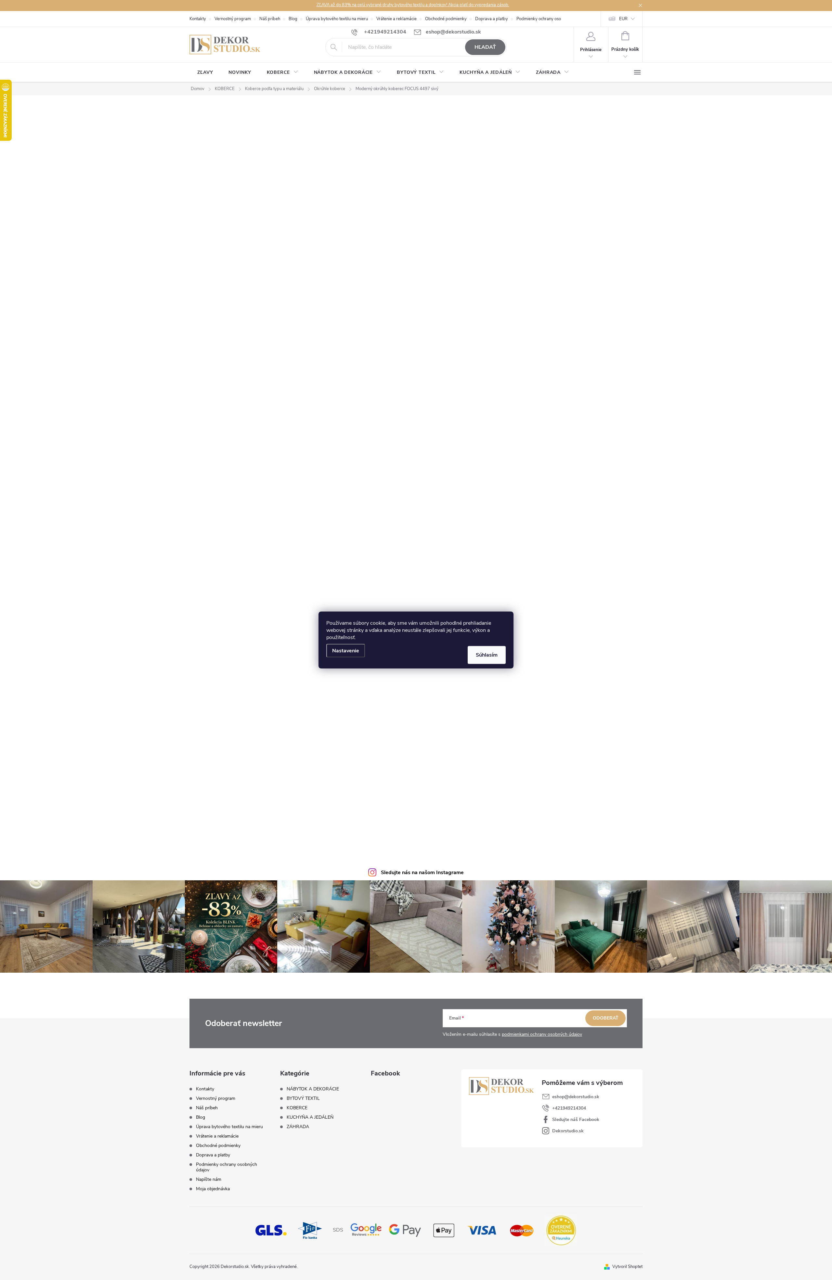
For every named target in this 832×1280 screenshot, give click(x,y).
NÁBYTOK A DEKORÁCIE (313, 1089)
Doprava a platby (491, 19)
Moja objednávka (213, 1189)
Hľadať (485, 47)
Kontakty (197, 19)
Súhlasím (487, 655)
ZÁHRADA (298, 1126)
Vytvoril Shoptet (627, 1267)
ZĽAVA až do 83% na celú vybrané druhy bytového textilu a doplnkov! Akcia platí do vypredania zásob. (413, 5)
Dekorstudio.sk (568, 1131)
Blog (293, 19)
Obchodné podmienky (446, 19)
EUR (623, 19)
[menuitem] (205, 72)
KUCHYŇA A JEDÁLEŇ (310, 1117)
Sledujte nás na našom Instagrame (422, 872)
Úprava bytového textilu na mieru (337, 19)
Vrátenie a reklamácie (396, 19)
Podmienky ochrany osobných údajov (551, 19)
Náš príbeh (269, 19)
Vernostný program (232, 19)
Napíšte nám (208, 1179)
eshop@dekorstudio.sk (575, 1097)
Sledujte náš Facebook (575, 1119)
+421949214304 (569, 1108)
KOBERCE (297, 1108)
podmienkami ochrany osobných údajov (542, 1034)
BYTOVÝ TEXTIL (303, 1098)
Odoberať (605, 1018)
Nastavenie (345, 650)
